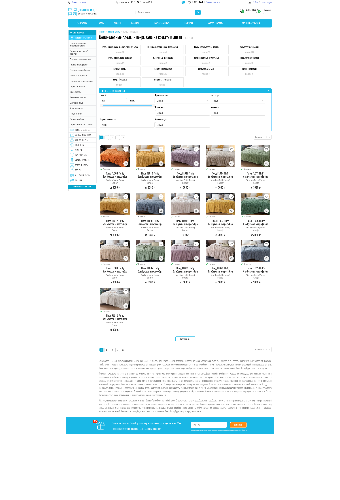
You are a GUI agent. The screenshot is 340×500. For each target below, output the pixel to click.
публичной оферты (242, 430)
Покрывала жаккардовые (79, 64)
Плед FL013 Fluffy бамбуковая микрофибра (255, 175)
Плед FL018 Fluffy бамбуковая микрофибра (185, 222)
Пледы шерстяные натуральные (81, 81)
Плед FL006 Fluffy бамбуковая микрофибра (255, 222)
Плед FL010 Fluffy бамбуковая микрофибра (115, 317)
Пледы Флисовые (76, 113)
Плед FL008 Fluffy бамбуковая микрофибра (115, 175)
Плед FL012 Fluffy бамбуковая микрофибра (115, 222)
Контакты (188, 23)
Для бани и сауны (82, 175)
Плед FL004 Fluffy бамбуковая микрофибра (115, 270)
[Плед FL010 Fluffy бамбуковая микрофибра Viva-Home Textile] (115, 299)
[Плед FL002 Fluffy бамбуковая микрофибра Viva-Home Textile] (150, 251)
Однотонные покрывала (78, 75)
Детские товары (81, 140)
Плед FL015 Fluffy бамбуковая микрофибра (255, 270)
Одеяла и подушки (83, 135)
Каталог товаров (77, 32)
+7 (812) (196, 2)
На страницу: (259, 137)
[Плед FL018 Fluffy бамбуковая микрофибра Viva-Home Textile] (185, 204)
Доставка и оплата (161, 23)
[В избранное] (125, 149)
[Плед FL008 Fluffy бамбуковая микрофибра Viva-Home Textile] (115, 156)
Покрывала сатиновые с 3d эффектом (79, 52)
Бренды (78, 170)
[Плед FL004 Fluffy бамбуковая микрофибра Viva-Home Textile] (115, 251)
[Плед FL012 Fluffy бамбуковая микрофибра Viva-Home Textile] (115, 204)
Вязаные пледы (75, 92)
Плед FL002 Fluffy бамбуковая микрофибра (150, 270)
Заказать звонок (213, 2)
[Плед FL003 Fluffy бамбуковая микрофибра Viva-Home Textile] (150, 204)
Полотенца (79, 145)
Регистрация (266, 2)
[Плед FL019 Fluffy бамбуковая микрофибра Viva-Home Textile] (150, 156)
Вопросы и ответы (215, 23)
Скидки (117, 23)
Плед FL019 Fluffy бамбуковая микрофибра (150, 175)
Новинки (135, 23)
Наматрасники (81, 155)
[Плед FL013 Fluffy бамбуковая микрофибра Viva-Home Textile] (255, 156)
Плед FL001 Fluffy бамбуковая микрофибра (185, 270)
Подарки (78, 180)
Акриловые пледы (76, 108)
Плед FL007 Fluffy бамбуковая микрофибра (220, 222)
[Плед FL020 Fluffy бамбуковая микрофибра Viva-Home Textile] (220, 251)
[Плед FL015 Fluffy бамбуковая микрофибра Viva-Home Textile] (255, 251)
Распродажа (82, 23)
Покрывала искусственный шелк (81, 124)
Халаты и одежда (82, 160)
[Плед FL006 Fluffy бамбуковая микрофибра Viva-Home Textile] (255, 204)
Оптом (101, 23)
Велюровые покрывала (78, 97)
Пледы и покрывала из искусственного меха (78, 44)
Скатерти (78, 150)
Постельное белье (82, 130)
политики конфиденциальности (229, 430)
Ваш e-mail (197, 425)
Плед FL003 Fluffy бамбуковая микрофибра (150, 222)
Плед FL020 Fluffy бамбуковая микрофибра (220, 270)
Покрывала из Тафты (77, 119)
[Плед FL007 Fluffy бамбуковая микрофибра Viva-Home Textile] (220, 204)
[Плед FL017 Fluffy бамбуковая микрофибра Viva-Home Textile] (185, 156)
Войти (255, 2)
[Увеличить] (125, 163)
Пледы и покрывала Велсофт (80, 70)
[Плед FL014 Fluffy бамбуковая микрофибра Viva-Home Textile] (220, 156)
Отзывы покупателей (251, 23)
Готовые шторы (81, 165)
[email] (185, 4)
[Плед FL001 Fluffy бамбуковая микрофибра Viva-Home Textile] (185, 251)
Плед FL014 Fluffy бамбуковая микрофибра (220, 175)
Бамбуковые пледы (76, 102)
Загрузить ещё (185, 339)
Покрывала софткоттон (78, 86)
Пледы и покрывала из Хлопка (80, 59)
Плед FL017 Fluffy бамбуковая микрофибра (185, 175)
